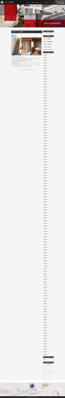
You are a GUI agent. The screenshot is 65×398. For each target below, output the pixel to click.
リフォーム (41, 3)
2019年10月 (45, 266)
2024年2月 (45, 129)
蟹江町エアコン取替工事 (47, 44)
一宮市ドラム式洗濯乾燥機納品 (48, 41)
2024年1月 (45, 132)
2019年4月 (45, 282)
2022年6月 (45, 183)
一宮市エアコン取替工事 (22, 69)
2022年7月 (45, 180)
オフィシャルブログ (45, 391)
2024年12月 (45, 105)
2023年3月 (45, 159)
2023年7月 (45, 148)
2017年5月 (45, 343)
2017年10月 (45, 330)
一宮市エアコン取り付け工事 (48, 49)
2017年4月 (45, 346)
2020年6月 (45, 247)
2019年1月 (45, 290)
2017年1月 (45, 354)
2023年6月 (45, 151)
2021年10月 (45, 204)
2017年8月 (45, 335)
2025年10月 (45, 81)
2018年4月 (45, 314)
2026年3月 (45, 68)
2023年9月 (45, 143)
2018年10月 (45, 298)
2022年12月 (45, 167)
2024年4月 (45, 124)
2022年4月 (45, 188)
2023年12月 (45, 135)
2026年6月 (45, 60)
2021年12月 (45, 199)
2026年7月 (45, 57)
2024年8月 (45, 113)
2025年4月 (45, 97)
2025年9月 (45, 84)
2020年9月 (45, 239)
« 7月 (43, 376)
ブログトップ (48, 31)
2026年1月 (45, 73)
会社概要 (33, 3)
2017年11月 (45, 327)
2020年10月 (45, 236)
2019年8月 (45, 271)
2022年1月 (45, 196)
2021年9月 (45, 207)
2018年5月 (45, 311)
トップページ (28, 3)
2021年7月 (45, 212)
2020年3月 (45, 255)
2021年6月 (45, 215)
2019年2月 (45, 287)
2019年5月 (45, 279)
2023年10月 (45, 140)
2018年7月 (45, 306)
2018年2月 (45, 319)
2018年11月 (45, 295)
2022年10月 (45, 172)
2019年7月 (45, 274)
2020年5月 (45, 250)
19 (48, 371)
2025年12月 (45, 76)
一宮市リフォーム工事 (30, 69)
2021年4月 (45, 220)
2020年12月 (45, 231)
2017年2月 (45, 351)
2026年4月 (45, 65)
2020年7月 (45, 244)
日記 (44, 359)
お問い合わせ (52, 3)
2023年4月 (45, 156)
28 (51, 373)
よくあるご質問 (46, 3)
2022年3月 (45, 191)
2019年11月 (45, 263)
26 (48, 373)
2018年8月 (45, 303)
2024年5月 (45, 121)
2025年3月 (45, 100)
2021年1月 (45, 228)
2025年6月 (45, 92)
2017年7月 (45, 338)
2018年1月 (45, 322)
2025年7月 (45, 89)
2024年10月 (45, 108)
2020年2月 (45, 258)
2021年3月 (45, 223)
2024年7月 (45, 116)
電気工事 (37, 3)
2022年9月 (45, 175)
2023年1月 (45, 164)
